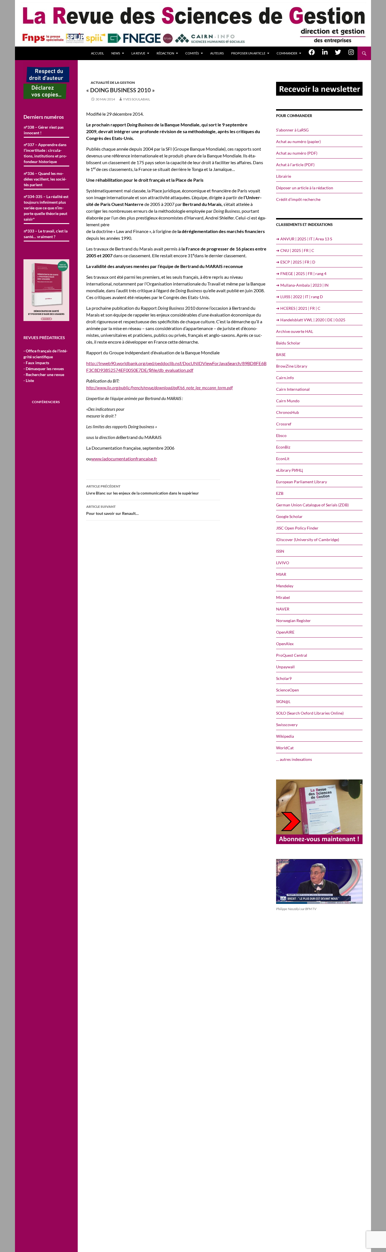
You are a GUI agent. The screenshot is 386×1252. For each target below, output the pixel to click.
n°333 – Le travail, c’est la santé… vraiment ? (46, 234)
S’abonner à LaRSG (292, 130)
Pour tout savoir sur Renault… (112, 510)
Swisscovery (287, 724)
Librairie (283, 176)
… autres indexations (294, 759)
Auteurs (217, 53)
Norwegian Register (293, 620)
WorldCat (285, 747)
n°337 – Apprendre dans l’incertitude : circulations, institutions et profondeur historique (45, 153)
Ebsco (281, 435)
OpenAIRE (285, 632)
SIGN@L (283, 701)
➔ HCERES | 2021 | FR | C (298, 308)
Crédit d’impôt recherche (298, 199)
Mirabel (283, 597)
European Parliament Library (301, 481)
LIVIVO (282, 562)
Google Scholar (289, 516)
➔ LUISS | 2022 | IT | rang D (299, 296)
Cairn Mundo (288, 400)
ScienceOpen (287, 689)
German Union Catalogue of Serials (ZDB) (312, 504)
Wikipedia (285, 736)
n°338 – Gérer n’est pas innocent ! (44, 130)
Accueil (97, 53)
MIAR (281, 574)
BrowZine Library (291, 366)
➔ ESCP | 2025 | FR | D (295, 262)
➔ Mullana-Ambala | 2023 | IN (302, 285)
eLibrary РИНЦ (289, 470)
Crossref (283, 423)
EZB (279, 493)
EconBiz (283, 447)
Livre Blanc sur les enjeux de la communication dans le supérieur (142, 489)
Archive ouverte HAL (294, 331)
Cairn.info (285, 377)
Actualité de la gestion (113, 82)
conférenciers (46, 402)
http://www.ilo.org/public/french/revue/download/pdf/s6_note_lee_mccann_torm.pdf (159, 387)
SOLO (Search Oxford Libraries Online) (310, 713)
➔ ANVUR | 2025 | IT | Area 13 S (304, 238)
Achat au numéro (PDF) (296, 153)
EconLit (282, 458)
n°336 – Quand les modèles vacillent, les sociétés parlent (45, 179)
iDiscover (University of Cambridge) (307, 539)
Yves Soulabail (136, 99)
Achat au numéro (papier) (298, 141)
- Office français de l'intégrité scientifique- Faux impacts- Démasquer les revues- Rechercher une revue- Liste (45, 365)
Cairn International (293, 389)
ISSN (280, 551)
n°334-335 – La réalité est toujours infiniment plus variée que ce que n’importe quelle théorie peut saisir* (46, 207)
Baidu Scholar (288, 343)
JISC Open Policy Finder (297, 528)
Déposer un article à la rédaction (304, 187)
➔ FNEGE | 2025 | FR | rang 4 (301, 273)
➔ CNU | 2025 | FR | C (295, 250)
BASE (281, 354)
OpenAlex (285, 643)
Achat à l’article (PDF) (295, 164)
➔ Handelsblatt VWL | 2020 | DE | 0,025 (310, 319)
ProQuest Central (291, 655)
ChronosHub (287, 412)
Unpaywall (285, 666)
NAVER (282, 609)
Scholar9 (284, 678)
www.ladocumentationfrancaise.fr (124, 458)
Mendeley (284, 585)
